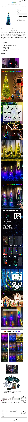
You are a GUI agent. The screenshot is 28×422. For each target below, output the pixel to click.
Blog (6, 413)
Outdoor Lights (19, 4)
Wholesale (3, 416)
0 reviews (20, 10)
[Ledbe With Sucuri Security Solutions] (12, 420)
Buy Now (23, 16)
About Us (2, 411)
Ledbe (19, 19)
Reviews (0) (15, 30)
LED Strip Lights (12, 4)
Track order (3, 415)
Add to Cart (4, 405)
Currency (22, 0)
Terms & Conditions (12, 411)
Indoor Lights (16, 4)
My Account (25, 0)
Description (12, 30)
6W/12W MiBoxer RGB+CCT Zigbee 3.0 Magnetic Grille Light (4, 403)
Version (17, 11)
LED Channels (8, 4)
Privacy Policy (3, 413)
